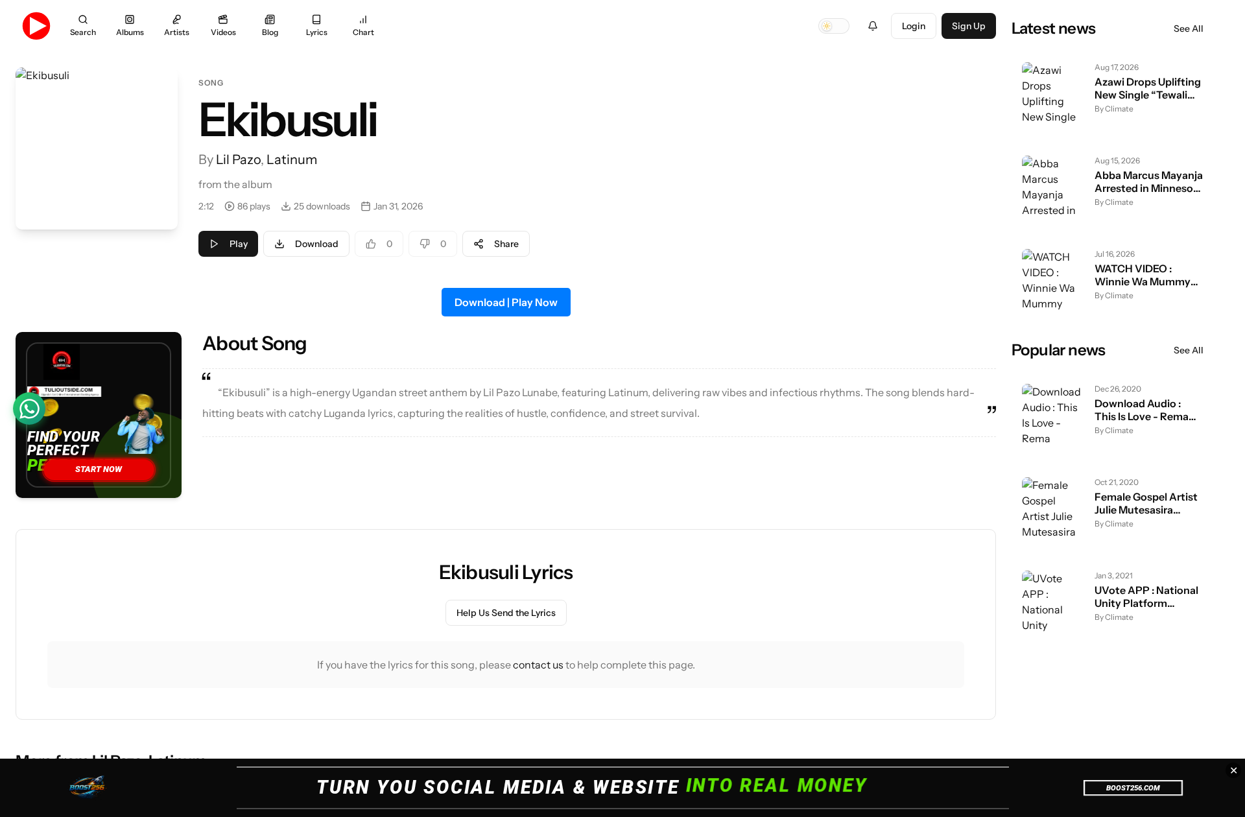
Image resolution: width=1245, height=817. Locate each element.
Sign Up (969, 26)
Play (239, 244)
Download (316, 244)
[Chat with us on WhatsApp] (29, 408)
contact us (538, 664)
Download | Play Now (506, 302)
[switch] (833, 26)
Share (506, 244)
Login (913, 26)
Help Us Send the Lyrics (506, 613)
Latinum (292, 159)
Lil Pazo (238, 159)
